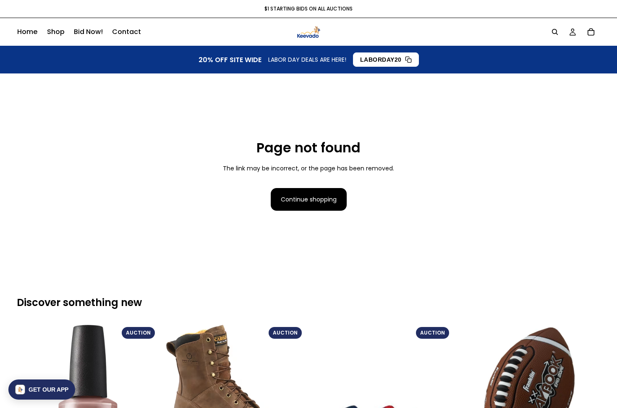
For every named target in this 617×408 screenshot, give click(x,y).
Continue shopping (309, 199)
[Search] (555, 32)
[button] (41, 389)
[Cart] (591, 32)
